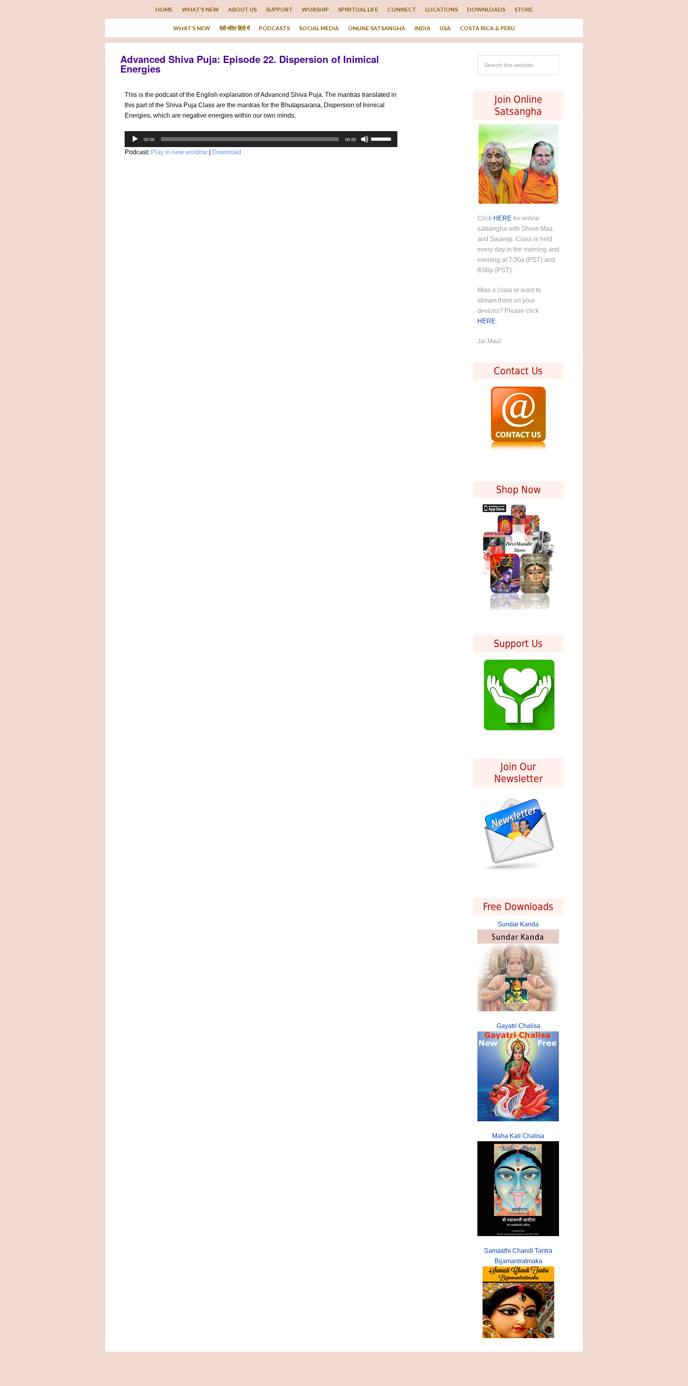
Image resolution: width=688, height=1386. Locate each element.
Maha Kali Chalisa (518, 1135)
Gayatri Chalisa (518, 1025)
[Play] (135, 139)
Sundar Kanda (518, 924)
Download (226, 152)
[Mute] (365, 139)
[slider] (382, 138)
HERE (502, 218)
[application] (261, 139)
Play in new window (179, 152)
